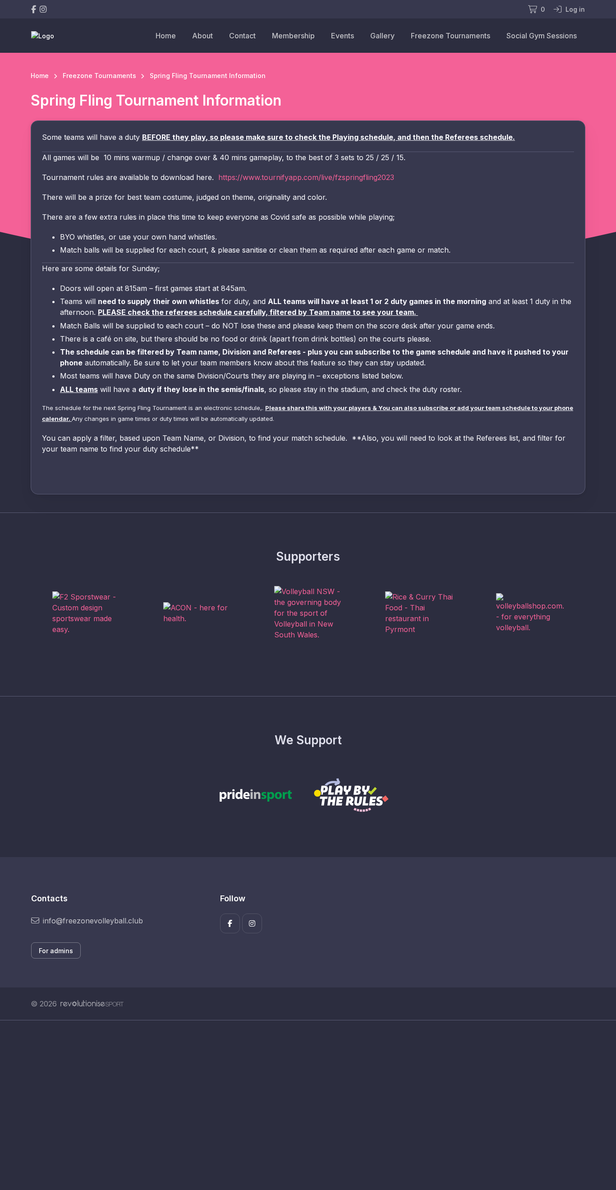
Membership (293, 35)
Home (166, 35)
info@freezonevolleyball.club (93, 920)
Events (342, 35)
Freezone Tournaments (450, 35)
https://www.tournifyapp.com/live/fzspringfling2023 (306, 177)
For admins (56, 951)
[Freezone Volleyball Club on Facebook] (33, 9)
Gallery (382, 35)
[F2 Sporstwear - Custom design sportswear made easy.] (86, 613)
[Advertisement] (301, 1105)
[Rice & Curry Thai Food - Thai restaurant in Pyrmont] (419, 613)
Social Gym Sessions (541, 35)
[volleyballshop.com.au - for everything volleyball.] (530, 613)
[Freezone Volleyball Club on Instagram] (43, 9)
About (202, 35)
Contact (242, 35)
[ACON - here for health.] (197, 613)
